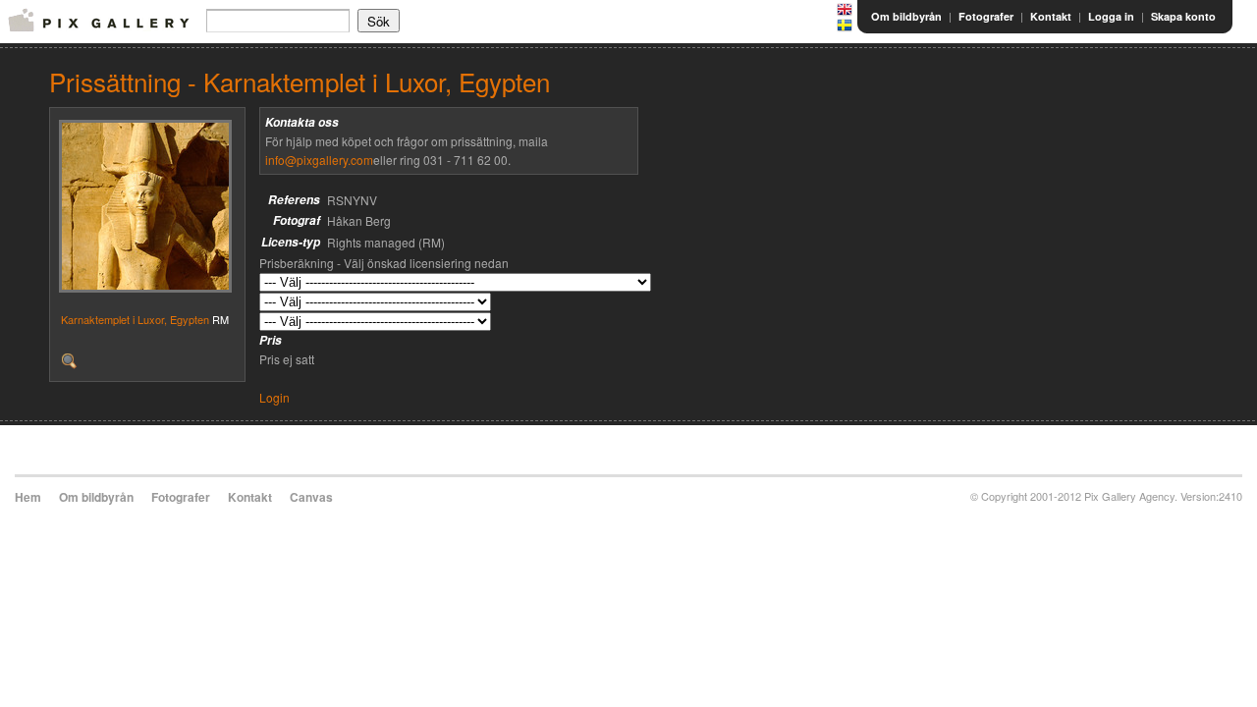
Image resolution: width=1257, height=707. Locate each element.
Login (274, 397)
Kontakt (1050, 16)
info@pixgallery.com (319, 159)
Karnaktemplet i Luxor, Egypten (135, 319)
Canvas (311, 497)
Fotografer (985, 16)
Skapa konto (1183, 16)
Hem (28, 497)
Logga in (1111, 16)
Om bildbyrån (906, 16)
